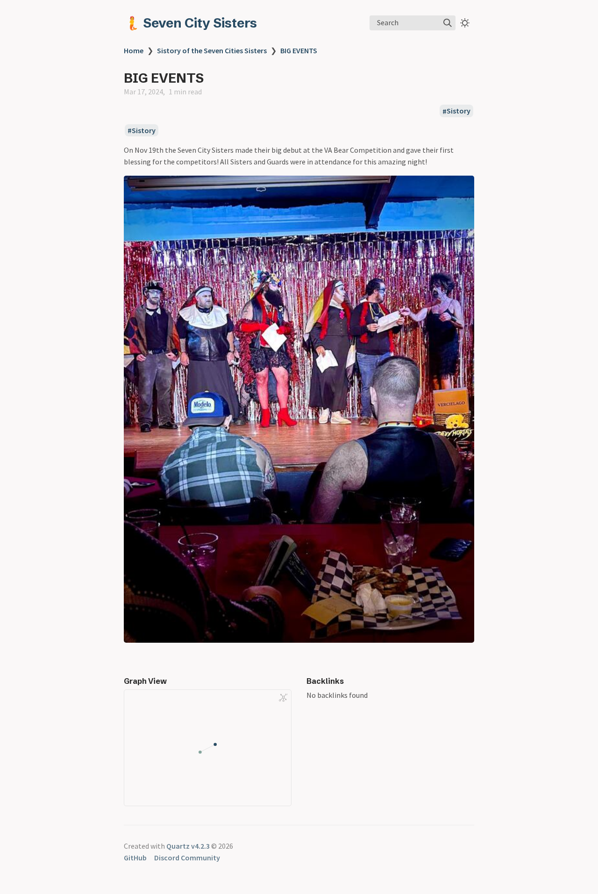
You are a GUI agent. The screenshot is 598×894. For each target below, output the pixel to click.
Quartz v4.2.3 (188, 846)
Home (133, 50)
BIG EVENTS (298, 50)
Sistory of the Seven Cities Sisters (212, 50)
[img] (447, 23)
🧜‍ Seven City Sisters (190, 23)
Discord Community (187, 857)
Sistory (458, 111)
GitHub (135, 857)
